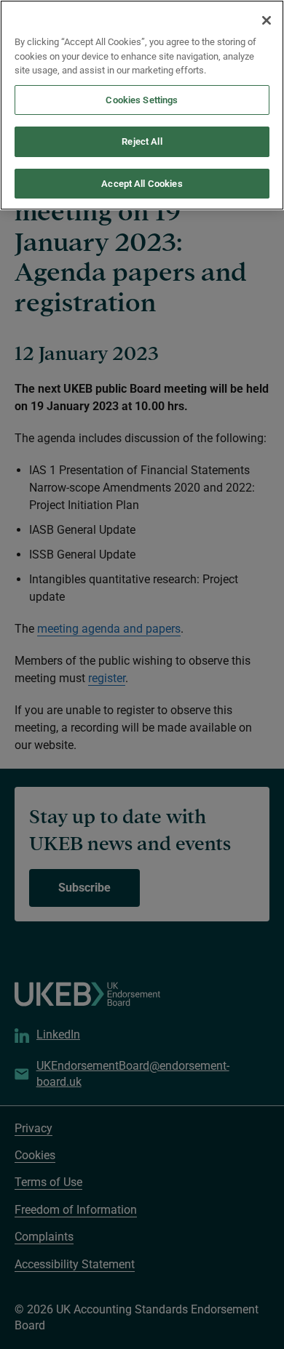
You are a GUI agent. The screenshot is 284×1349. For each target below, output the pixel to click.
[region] (142, 105)
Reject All (142, 141)
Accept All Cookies (141, 183)
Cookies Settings (142, 100)
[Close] (267, 20)
